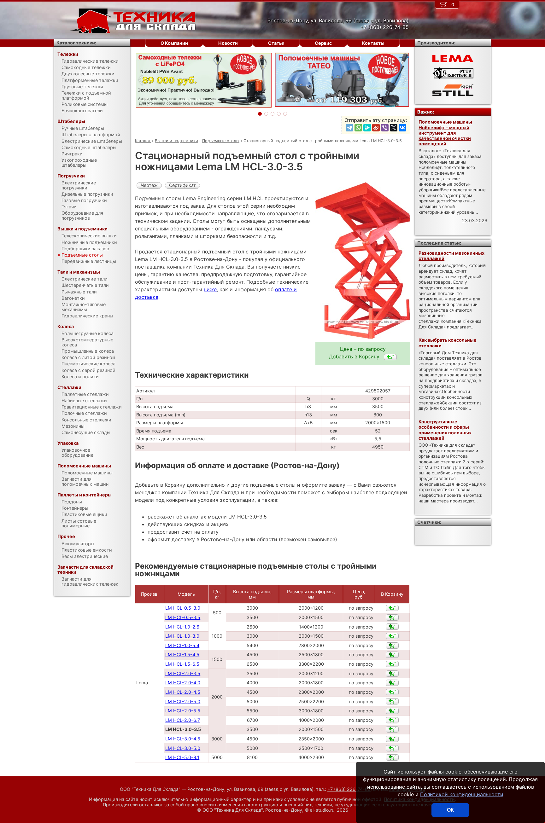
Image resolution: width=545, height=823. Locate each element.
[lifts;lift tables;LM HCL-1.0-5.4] (392, 645)
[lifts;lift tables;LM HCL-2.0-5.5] (392, 711)
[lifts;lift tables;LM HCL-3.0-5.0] (392, 748)
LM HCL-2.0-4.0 (182, 682)
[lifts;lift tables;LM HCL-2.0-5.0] (392, 701)
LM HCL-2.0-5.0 (182, 701)
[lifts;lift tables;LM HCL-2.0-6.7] (392, 720)
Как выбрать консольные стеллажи (448, 342)
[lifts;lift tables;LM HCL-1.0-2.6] (392, 626)
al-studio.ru (322, 810)
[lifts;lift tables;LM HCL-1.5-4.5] (392, 655)
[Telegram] (349, 127)
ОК (450, 810)
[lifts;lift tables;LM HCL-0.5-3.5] (392, 617)
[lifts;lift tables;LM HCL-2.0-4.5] (392, 692)
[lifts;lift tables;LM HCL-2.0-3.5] (392, 673)
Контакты (373, 43)
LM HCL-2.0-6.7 (182, 720)
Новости (228, 43)
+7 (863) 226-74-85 (349, 789)
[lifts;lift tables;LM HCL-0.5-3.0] (392, 608)
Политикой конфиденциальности (461, 794)
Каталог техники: (76, 42)
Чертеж (149, 185)
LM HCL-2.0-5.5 (182, 710)
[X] (393, 127)
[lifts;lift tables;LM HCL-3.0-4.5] (392, 739)
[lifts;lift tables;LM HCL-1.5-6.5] (392, 664)
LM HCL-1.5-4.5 (182, 654)
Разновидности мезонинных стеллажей (451, 255)
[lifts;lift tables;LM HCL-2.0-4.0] (392, 683)
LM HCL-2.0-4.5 (182, 692)
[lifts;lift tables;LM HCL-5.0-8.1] (392, 757)
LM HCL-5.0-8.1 (182, 757)
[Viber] (385, 127)
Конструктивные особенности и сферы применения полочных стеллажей (445, 430)
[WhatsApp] (358, 127)
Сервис (323, 43)
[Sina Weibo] (376, 127)
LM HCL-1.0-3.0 (182, 636)
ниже (210, 289)
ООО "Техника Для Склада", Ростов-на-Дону (252, 810)
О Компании (174, 43)
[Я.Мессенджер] (367, 127)
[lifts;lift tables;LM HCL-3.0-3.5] (390, 357)
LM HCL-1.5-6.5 (182, 664)
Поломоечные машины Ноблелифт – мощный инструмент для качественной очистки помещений (445, 132)
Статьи (276, 43)
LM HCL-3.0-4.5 (182, 738)
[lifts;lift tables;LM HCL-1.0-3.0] (392, 636)
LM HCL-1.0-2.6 (182, 626)
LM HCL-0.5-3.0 (182, 608)
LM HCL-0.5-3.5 (182, 617)
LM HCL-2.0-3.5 (182, 673)
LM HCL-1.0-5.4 (182, 645)
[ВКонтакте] (402, 127)
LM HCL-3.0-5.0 (182, 748)
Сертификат (182, 185)
